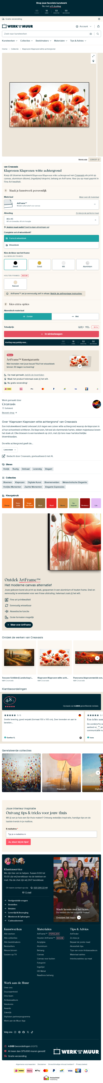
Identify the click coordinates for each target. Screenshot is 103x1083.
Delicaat (26, 469)
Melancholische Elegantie (75, 482)
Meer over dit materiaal (89, 197)
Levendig (37, 469)
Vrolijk (6, 469)
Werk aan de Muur (16, 982)
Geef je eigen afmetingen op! (28, 227)
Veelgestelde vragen (18, 900)
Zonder (30, 316)
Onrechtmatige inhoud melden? (61, 1064)
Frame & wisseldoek (17, 238)
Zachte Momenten (33, 487)
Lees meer (8, 450)
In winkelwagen (53, 334)
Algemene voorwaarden (26, 1064)
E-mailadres (12, 829)
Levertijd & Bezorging (18, 912)
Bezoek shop (8, 412)
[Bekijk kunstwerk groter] (93, 56)
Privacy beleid (81, 1064)
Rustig (16, 469)
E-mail (28, 892)
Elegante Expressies (54, 487)
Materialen (59, 40)
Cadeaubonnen (15, 920)
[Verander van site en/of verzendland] (99, 19)
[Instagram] (15, 1032)
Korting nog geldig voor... (51, 342)
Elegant (48, 469)
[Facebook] (23, 1032)
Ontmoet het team (66, 917)
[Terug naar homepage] (17, 26)
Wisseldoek (14, 245)
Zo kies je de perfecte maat (87, 213)
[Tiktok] (32, 1032)
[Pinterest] (19, 1032)
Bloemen (7, 482)
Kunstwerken (8, 40)
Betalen (12, 908)
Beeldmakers (42, 40)
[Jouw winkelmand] (98, 26)
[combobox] (45, 34)
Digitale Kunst (34, 482)
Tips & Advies (77, 40)
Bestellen (12, 904)
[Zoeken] (97, 33)
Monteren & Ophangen (19, 916)
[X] (27, 1032)
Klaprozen (20, 482)
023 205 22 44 (41, 887)
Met (77, 316)
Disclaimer (42, 1064)
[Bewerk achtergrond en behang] (93, 61)
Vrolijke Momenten (12, 487)
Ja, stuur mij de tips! (18, 842)
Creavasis (13, 166)
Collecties (25, 40)
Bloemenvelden (52, 482)
